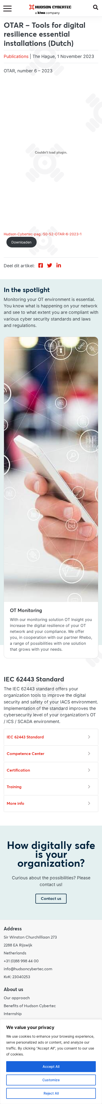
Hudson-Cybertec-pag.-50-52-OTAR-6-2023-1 (43, 234)
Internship (13, 1014)
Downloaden (21, 242)
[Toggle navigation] (8, 9)
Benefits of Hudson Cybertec (30, 1006)
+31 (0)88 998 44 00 (21, 961)
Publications (16, 56)
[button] (97, 7)
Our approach (17, 998)
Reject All (51, 1093)
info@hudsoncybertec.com (28, 969)
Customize (51, 1080)
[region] (51, 1061)
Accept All (51, 1066)
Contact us (51, 899)
